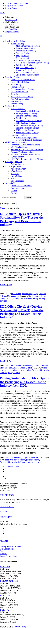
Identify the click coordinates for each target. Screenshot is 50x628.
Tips (36, 293)
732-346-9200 (11, 29)
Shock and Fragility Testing (27, 75)
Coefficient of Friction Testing (23, 79)
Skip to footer (11, 8)
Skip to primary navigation (16, 3)
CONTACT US (7, 506)
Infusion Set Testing (24, 65)
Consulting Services (13, 161)
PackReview (21, 118)
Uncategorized (13, 296)
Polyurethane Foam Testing (22, 89)
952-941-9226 (11, 19)
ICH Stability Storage (25, 130)
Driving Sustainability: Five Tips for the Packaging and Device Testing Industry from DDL (25, 382)
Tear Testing (16, 101)
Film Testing (16, 84)
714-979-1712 (11, 24)
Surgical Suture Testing (26, 67)
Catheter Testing (23, 53)
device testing (11, 370)
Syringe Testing (22, 55)
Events (13, 178)
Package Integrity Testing (26, 113)
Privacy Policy (20, 627)
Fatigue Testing (17, 87)
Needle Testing (22, 58)
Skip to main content (14, 6)
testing (35, 298)
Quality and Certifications (21, 186)
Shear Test (15, 94)
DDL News (16, 293)
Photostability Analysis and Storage (25, 154)
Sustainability (27, 293)
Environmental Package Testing (29, 125)
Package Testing (12, 106)
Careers (14, 190)
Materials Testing (12, 77)
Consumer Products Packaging (29, 140)
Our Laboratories (18, 188)
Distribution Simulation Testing (29, 120)
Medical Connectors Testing (28, 46)
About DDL (10, 183)
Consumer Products (19, 135)
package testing (13, 298)
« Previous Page (12, 467)
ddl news (35, 296)
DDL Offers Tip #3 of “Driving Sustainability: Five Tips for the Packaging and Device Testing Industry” (21, 219)
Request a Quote (12, 32)
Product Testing (17, 43)
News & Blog (16, 176)
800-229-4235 (6, 517)
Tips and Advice (11, 368)
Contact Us (4, 512)
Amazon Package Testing (26, 137)
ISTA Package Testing (25, 123)
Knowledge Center (13, 166)
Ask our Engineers (18, 164)
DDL (2, 13)
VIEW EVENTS (7, 495)
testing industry (18, 462)
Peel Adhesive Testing (20, 99)
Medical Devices (18, 108)
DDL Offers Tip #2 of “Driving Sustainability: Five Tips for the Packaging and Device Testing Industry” (21, 312)
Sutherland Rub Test (19, 92)
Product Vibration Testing (27, 72)
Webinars (15, 173)
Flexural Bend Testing (20, 82)
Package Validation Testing (27, 128)
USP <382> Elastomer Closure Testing (27, 159)
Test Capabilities (18, 181)
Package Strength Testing (26, 116)
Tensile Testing (17, 104)
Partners (14, 193)
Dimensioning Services (25, 48)
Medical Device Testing (15, 41)
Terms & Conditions (8, 556)
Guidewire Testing (24, 70)
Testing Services (41, 365)
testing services (14, 372)
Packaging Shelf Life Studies (28, 111)
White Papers (16, 171)
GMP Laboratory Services (16, 142)
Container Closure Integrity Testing (25, 145)
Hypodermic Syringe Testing (28, 60)
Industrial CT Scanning (26, 51)
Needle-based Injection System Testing (32, 63)
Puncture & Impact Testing (22, 96)
